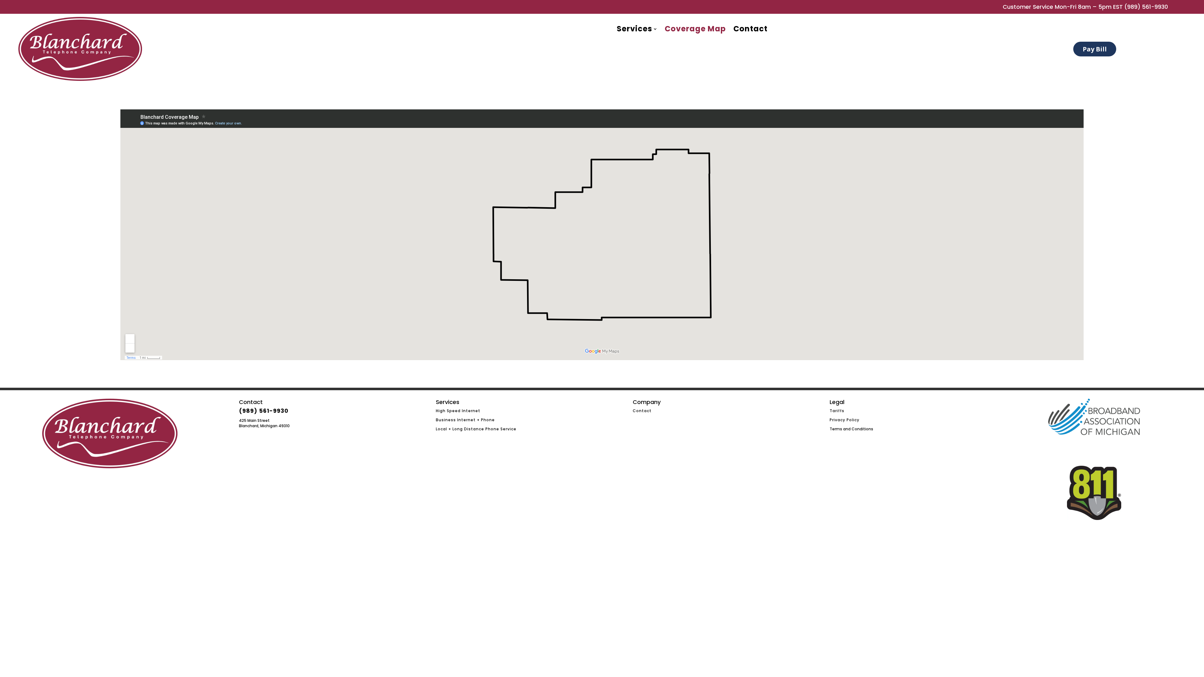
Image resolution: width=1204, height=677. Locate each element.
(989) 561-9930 (1146, 7)
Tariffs (837, 410)
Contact (642, 410)
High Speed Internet (458, 410)
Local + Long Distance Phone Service (476, 429)
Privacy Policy (844, 419)
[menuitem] (637, 28)
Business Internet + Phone (465, 419)
